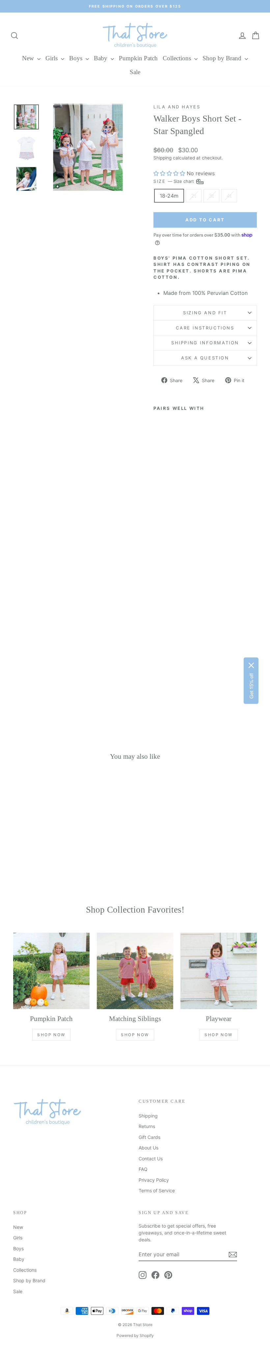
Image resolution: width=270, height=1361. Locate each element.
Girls (52, 58)
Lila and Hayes (176, 106)
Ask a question (205, 357)
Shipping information (205, 342)
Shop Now (51, 1034)
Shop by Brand (222, 58)
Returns (147, 1126)
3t (211, 195)
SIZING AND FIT (205, 312)
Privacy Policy (154, 1180)
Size (174, 181)
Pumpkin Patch (138, 58)
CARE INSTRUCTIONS (205, 327)
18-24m (169, 195)
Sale (135, 72)
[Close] (251, 665)
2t (193, 195)
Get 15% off (251, 685)
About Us (148, 1147)
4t (229, 195)
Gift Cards (149, 1137)
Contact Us (151, 1158)
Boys (76, 58)
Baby (101, 58)
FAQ (143, 1169)
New (29, 58)
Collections (178, 58)
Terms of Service (157, 1190)
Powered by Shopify (135, 1335)
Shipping (162, 157)
